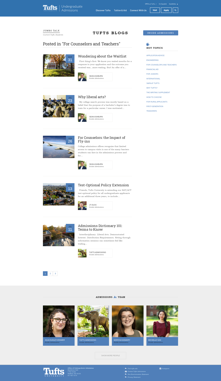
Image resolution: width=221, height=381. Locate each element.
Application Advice (155, 55)
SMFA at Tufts (152, 83)
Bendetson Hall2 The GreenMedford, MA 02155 (81, 370)
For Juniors (152, 74)
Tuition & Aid (120, 10)
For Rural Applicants (156, 102)
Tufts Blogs (110, 33)
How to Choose (154, 97)
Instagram (165, 368)
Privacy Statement (134, 377)
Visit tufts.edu (132, 368)
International (153, 79)
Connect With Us (138, 10)
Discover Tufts (103, 10)
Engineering (152, 60)
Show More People (110, 356)
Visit (155, 10)
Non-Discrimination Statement (138, 374)
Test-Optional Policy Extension (103, 185)
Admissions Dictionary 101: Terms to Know (100, 227)
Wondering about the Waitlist (102, 56)
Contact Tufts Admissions (137, 371)
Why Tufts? (151, 88)
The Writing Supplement (158, 92)
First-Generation (154, 106)
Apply (166, 10)
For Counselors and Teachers (161, 65)
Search (175, 10)
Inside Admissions (96, 78)
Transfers (151, 111)
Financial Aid (152, 69)
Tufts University (54, 372)
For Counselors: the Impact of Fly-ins (101, 139)
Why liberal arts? (92, 97)
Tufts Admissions (62, 8)
